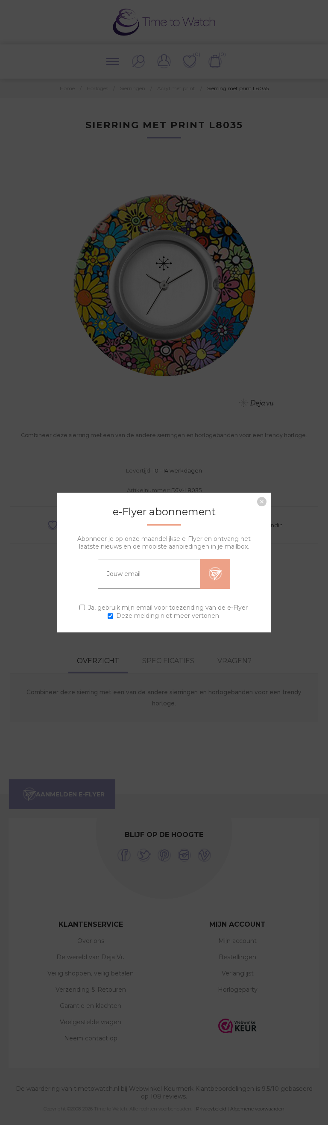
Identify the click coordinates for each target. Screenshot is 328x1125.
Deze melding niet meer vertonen (167, 616)
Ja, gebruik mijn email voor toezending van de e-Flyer (168, 607)
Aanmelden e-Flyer (215, 574)
